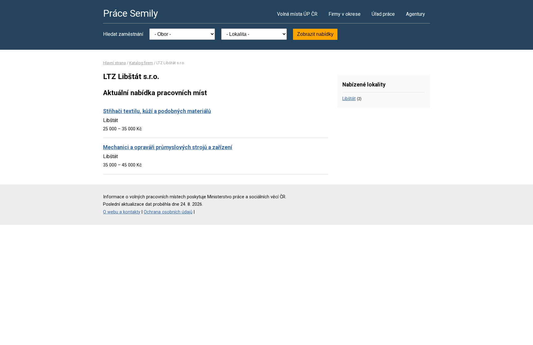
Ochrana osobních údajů (168, 212)
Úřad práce (383, 14)
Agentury (415, 14)
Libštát (349, 98)
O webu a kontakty (121, 212)
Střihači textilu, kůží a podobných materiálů (157, 111)
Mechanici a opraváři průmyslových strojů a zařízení (167, 147)
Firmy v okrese (344, 14)
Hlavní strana (114, 63)
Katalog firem (141, 63)
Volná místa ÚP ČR (297, 14)
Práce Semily (130, 13)
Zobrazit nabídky (315, 34)
